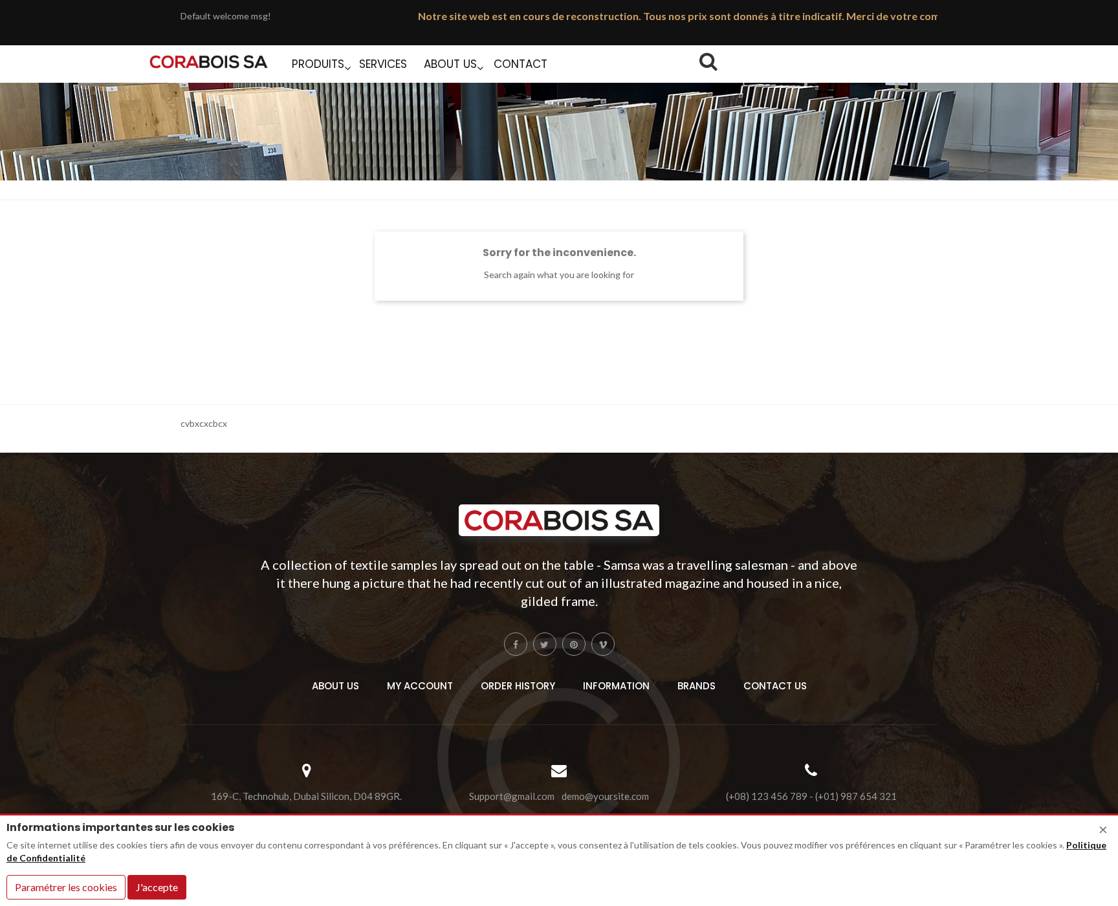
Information (616, 686)
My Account (420, 686)
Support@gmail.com (511, 796)
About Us (335, 686)
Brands (696, 686)
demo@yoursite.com (605, 796)
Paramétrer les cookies (66, 887)
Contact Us (775, 686)
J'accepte (157, 887)
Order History (518, 686)
